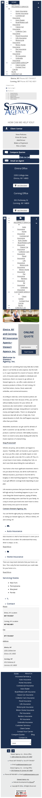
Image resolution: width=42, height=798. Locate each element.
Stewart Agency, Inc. (23, 779)
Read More (7, 547)
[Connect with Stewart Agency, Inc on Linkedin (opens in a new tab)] (36, 224)
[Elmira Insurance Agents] (20, 218)
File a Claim (13, 99)
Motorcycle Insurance (18, 41)
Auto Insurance (21, 11)
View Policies (14, 93)
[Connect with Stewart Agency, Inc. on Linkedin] (38, 8)
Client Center (21, 65)
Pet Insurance (21, 49)
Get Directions (22, 185)
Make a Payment (14, 97)
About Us (16, 4)
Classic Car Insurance (18, 28)
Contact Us (17, 74)
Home (14, 2)
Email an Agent (11, 88)
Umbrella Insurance (18, 59)
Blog (14, 72)
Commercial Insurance (19, 17)
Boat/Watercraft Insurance (20, 23)
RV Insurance (21, 56)
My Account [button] (11, 91)
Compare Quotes (17, 152)
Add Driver (13, 96)
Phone (5, 607)
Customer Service (19, 63)
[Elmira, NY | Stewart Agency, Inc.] (21, 116)
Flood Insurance (22, 36)
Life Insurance (21, 38)
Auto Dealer (20, 20)
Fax (4, 630)
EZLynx (31, 782)
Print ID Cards (14, 94)
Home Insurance (22, 13)
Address (5, 641)
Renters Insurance (17, 52)
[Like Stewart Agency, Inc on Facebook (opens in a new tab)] (36, 220)
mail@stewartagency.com (24, 764)
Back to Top (35, 791)
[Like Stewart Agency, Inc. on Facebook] (38, 4)
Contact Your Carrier (19, 68)
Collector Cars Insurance (19, 32)
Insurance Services (20, 7)
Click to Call (24, 157)
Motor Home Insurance (19, 46)
